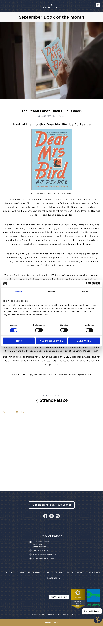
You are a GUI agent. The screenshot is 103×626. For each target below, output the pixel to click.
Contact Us (48, 572)
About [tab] (85, 291)
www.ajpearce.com (81, 374)
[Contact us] (98, 5)
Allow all (84, 341)
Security (20, 572)
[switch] (39, 330)
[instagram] (51, 516)
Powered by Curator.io (14, 412)
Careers (9, 572)
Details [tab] (51, 291)
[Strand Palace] (51, 4)
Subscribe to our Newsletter (51, 505)
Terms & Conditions (65, 572)
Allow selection (51, 341)
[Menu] (4, 4)
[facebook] (45, 515)
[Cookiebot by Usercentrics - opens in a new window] (88, 284)
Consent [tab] (18, 291)
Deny (19, 341)
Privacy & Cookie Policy (88, 572)
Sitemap (36, 572)
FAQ (28, 572)
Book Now (51, 622)
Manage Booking (52, 578)
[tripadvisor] (58, 516)
